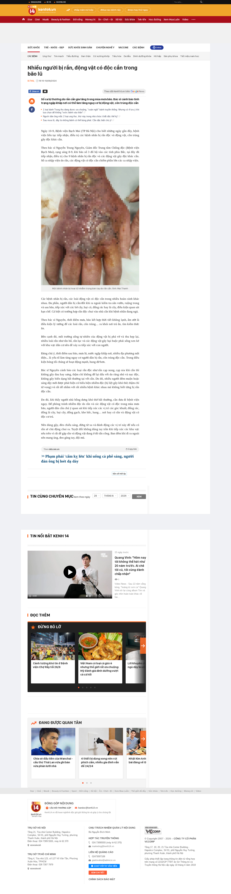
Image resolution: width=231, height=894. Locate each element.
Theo (90, 449)
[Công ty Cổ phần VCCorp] (153, 830)
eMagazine (36, 2)
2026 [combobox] (123, 495)
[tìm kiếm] (201, 2)
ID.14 (49, 2)
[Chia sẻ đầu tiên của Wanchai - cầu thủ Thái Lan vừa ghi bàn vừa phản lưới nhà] (53, 742)
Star (30, 19)
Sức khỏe (130, 19)
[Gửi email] (45, 91)
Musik (45, 19)
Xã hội (119, 19)
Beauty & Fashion (60, 19)
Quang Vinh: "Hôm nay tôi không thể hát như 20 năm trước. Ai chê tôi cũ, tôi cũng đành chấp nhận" (130, 566)
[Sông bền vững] (156, 47)
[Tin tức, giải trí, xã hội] (44, 10)
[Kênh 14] (36, 809)
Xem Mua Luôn (172, 19)
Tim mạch (59, 56)
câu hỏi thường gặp (60, 808)
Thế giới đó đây (138, 791)
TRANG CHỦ (23, 19)
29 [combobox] (95, 495)
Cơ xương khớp (101, 56)
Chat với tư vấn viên (105, 866)
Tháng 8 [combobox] (109, 495)
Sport (74, 791)
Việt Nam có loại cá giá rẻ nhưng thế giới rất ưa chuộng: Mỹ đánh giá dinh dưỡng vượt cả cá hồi (99, 669)
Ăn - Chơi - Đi (105, 19)
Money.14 (90, 19)
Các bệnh (138, 47)
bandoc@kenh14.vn (88, 808)
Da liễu (127, 56)
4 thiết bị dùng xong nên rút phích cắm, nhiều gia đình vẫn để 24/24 (100, 762)
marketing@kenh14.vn (103, 846)
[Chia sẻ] (32, 109)
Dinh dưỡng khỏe (142, 56)
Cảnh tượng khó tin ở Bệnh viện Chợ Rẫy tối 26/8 (50, 665)
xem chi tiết (97, 872)
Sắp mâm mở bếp (84, 9)
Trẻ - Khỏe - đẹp (54, 47)
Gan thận (86, 56)
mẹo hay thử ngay (138, 9)
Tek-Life (164, 791)
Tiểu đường (72, 56)
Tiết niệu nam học (189, 56)
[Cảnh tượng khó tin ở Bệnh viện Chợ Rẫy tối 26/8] (53, 647)
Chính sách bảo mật (102, 879)
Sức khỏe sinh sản (80, 47)
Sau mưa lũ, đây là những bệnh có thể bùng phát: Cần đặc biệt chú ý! (77, 120)
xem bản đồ (35, 845)
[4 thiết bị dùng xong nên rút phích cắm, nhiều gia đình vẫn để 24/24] (101, 742)
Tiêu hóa (116, 56)
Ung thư (47, 56)
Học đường (155, 19)
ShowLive (61, 2)
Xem (139, 496)
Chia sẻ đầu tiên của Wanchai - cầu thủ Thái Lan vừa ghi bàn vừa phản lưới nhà (53, 762)
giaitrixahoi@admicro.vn (104, 860)
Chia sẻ (35, 91)
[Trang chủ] (32, 101)
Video (185, 19)
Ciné (37, 19)
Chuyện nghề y (105, 47)
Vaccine (123, 47)
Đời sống (78, 19)
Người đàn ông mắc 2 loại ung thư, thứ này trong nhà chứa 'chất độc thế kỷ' (81, 116)
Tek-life (142, 19)
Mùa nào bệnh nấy (111, 9)
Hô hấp (157, 56)
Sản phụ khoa (171, 56)
